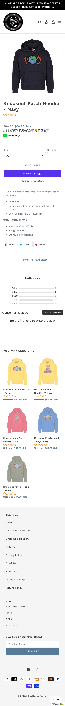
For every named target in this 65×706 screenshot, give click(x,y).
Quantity (51, 150)
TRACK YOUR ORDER (18, 530)
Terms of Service (15, 579)
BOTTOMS (11, 625)
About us (11, 571)
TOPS (9, 619)
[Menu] (59, 21)
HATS (9, 613)
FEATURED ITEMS (16, 606)
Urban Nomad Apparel (36, 696)
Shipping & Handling (18, 538)
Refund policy (14, 587)
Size (6, 150)
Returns (10, 546)
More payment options (32, 181)
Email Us (11, 563)
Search (10, 522)
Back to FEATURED (35, 260)
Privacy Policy (14, 555)
